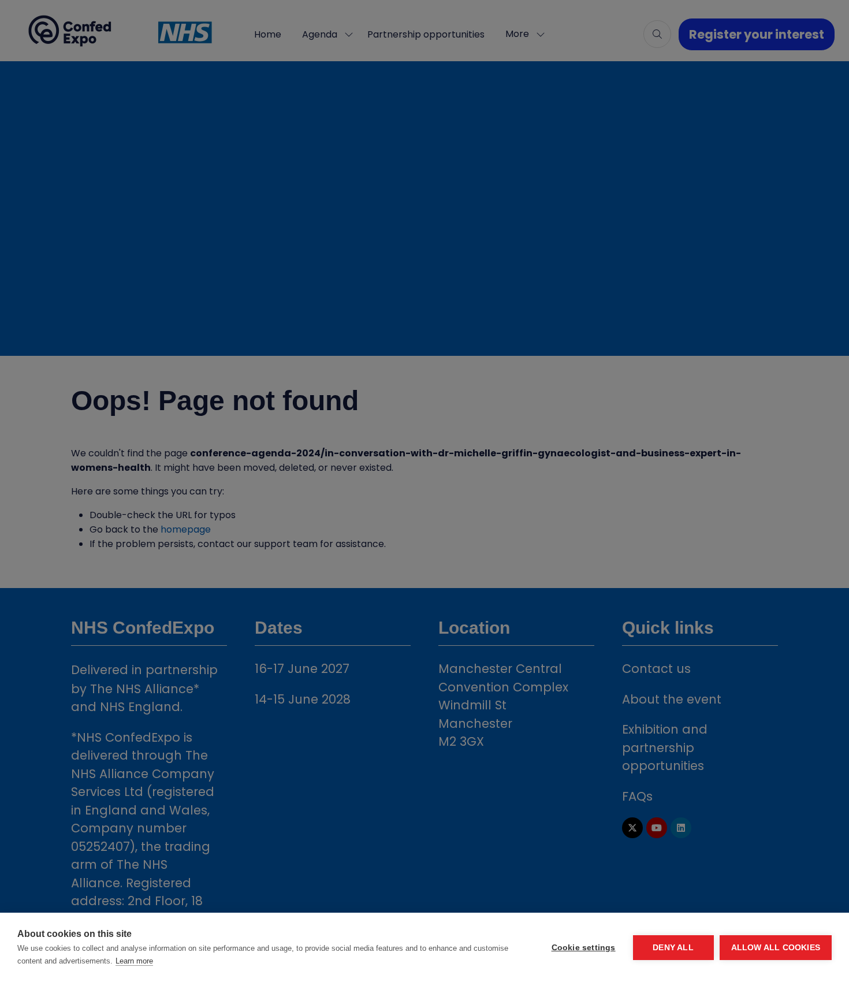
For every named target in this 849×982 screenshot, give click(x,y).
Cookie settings (584, 947)
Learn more (134, 961)
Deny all (673, 947)
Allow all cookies (775, 947)
